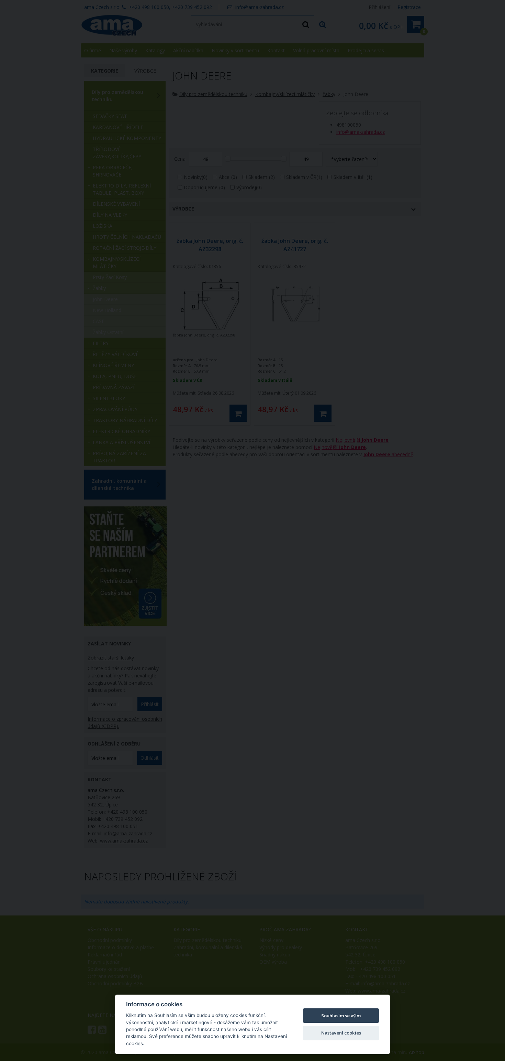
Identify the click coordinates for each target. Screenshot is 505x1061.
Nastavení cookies (341, 1033)
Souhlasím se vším (341, 1015)
